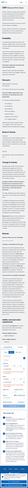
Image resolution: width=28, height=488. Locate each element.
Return (4, 376)
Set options (21, 402)
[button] (26, 2)
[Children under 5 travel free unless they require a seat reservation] (22, 390)
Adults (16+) (6, 389)
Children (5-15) (18, 389)
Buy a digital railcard (20, 395)
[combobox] (14, 356)
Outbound (5, 363)
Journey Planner (7, 347)
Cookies (22, 469)
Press (4, 469)
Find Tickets (13, 406)
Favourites (20, 347)
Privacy (16, 469)
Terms (10, 469)
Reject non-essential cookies (15, 485)
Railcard (5, 395)
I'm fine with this (15, 481)
